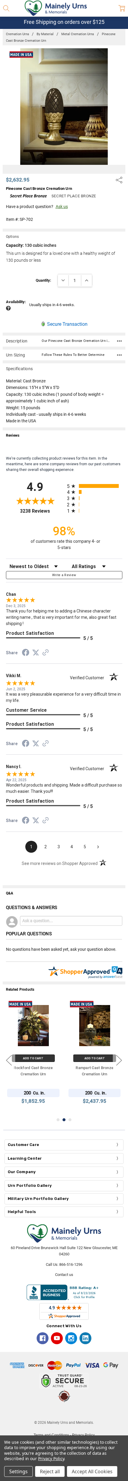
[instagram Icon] (71, 1338)
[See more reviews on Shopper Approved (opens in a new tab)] (45, 653)
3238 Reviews (42, 511)
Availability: (16, 302)
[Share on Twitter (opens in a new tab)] (35, 653)
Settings (18, 1471)
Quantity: (43, 280)
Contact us (64, 1274)
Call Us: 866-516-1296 (64, 1264)
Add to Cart (33, 1058)
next (119, 1060)
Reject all (50, 1471)
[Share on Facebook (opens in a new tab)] (25, 654)
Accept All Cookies (92, 1471)
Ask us (62, 206)
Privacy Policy (51, 1458)
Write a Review (64, 575)
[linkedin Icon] (85, 1338)
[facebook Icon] (43, 1338)
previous (9, 1060)
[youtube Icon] (57, 1338)
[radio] (94, 486)
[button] (64, 1411)
